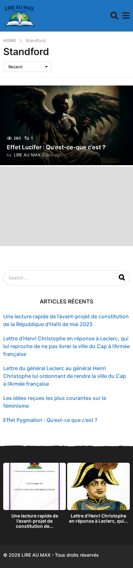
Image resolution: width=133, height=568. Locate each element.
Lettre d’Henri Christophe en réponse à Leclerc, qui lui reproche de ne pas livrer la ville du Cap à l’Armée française (66, 346)
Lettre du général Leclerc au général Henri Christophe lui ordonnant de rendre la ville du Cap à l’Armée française (64, 376)
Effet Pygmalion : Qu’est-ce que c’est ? (50, 420)
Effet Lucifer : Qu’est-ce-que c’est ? (56, 147)
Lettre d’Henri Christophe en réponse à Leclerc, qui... (98, 518)
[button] (114, 15)
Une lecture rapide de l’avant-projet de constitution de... (34, 521)
